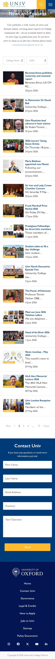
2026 (31, 60)
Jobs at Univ (27, 620)
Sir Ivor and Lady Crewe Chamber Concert (38, 187)
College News (13, 60)
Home (27, 583)
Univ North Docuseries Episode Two (37, 268)
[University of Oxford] (27, 572)
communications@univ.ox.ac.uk (27, 44)
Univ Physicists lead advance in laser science (37, 122)
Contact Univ (27, 590)
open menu (50, 4)
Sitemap (27, 628)
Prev (8, 425)
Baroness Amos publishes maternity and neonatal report (38, 75)
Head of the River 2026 (37, 332)
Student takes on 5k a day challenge (36, 248)
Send (28, 547)
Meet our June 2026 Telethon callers (35, 314)
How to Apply (27, 613)
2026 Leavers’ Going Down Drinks (36, 142)
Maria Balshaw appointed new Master (37, 163)
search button (41, 4)
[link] (9, 645)
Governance (27, 598)
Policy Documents (27, 635)
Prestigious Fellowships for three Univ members (38, 228)
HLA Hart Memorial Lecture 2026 (36, 378)
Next (46, 425)
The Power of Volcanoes (38, 290)
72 (39, 425)
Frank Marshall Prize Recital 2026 (36, 207)
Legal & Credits (27, 605)
